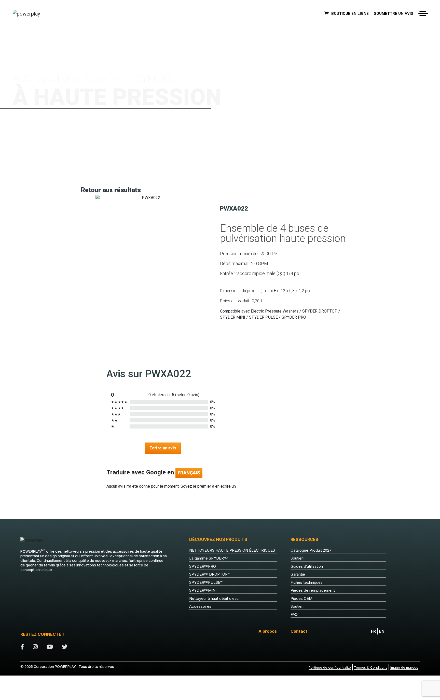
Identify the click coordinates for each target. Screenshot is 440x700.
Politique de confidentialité (330, 667)
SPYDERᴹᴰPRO (202, 566)
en (381, 631)
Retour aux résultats (111, 190)
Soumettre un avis (393, 13)
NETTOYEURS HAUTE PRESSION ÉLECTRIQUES (232, 550)
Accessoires (200, 606)
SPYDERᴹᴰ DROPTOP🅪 (209, 574)
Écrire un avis (162, 448)
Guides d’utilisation (307, 566)
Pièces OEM (301, 598)
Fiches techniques (307, 582)
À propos (267, 631)
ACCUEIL (19, 35)
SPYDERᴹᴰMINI (202, 590)
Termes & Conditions (370, 667)
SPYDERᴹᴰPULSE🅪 (206, 582)
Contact (299, 631)
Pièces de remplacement (313, 590)
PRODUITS (33, 35)
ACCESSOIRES (51, 35)
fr (373, 631)
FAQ (294, 614)
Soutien (297, 558)
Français (189, 472)
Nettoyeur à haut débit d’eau (214, 598)
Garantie (298, 574)
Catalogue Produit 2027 (311, 550)
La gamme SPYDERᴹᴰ (208, 558)
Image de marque (404, 667)
